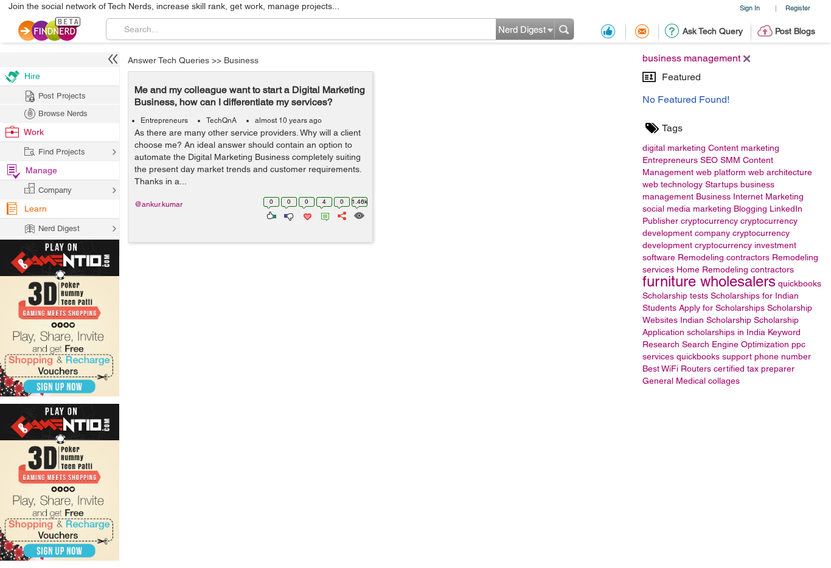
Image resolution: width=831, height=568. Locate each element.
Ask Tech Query (713, 31)
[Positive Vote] (270, 215)
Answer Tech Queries (168, 60)
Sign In (750, 8)
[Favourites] (306, 215)
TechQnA (221, 120)
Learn (35, 208)
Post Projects (62, 95)
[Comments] (323, 215)
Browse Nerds (63, 113)
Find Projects (61, 151)
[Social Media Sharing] (341, 215)
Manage (41, 170)
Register (797, 8)
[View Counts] (358, 215)
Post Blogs (795, 31)
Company (55, 190)
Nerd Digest (59, 228)
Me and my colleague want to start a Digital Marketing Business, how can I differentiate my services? (249, 96)
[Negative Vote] (288, 215)
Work (34, 132)
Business (241, 60)
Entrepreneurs (164, 120)
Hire (32, 76)
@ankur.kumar (158, 204)
